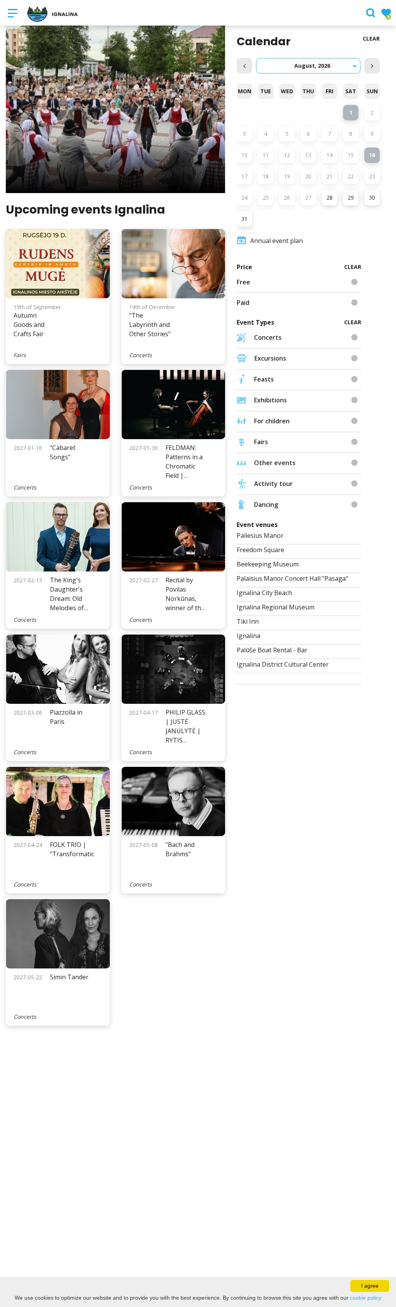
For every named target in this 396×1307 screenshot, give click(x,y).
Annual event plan (276, 240)
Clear (371, 38)
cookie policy (365, 1298)
